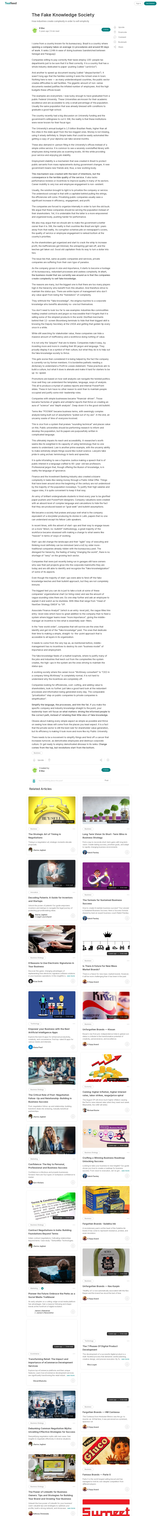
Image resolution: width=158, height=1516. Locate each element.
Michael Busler (93, 1110)
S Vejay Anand (93, 982)
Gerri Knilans (38, 1183)
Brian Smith (37, 981)
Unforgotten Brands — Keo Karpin (101, 1286)
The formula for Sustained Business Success (102, 902)
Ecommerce (34, 1354)
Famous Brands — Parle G (97, 1474)
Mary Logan (92, 1365)
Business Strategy (91, 1152)
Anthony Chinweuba (41, 1514)
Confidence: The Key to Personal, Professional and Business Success (47, 1166)
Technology (89, 1341)
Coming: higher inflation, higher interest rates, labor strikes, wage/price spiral (104, 1094)
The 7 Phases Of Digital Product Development (100, 1348)
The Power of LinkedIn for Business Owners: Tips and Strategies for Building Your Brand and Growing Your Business (50, 1495)
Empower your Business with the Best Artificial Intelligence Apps (49, 1031)
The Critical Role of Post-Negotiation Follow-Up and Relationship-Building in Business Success (50, 1098)
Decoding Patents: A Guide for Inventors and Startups (50, 899)
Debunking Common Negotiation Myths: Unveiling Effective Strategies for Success (51, 1430)
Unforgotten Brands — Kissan (99, 1029)
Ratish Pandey (93, 853)
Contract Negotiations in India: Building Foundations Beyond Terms (49, 1232)
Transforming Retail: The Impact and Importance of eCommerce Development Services (50, 1362)
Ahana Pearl (38, 1047)
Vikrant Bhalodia (39, 1381)
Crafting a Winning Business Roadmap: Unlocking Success (104, 1160)
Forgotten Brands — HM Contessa (101, 1412)
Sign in (138, 3)
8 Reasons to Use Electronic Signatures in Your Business (51, 965)
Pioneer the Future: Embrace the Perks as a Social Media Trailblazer (51, 1295)
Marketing (34, 1159)
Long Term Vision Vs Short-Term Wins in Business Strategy (105, 836)
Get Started (150, 3)
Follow (106, 29)
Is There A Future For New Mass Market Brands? (100, 968)
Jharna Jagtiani (39, 850)
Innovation (34, 892)
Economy (88, 1087)
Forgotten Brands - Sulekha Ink (99, 1223)
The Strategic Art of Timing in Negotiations (44, 836)
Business (37, 753)
